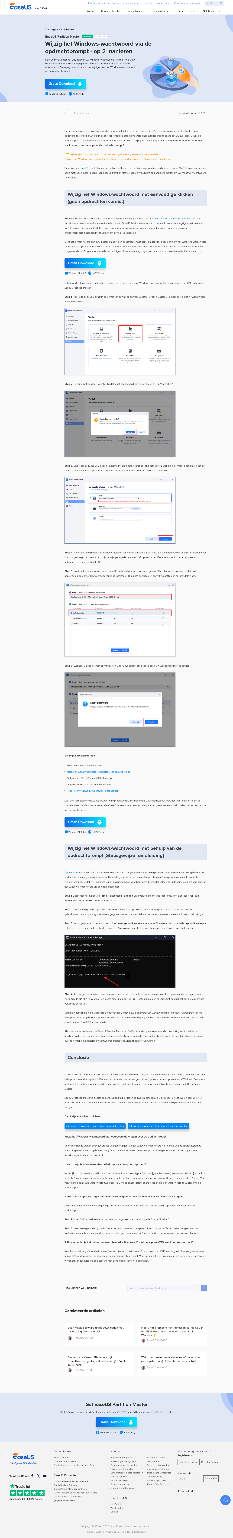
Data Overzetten (187, 11)
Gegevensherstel (110, 11)
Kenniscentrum (61, 1458)
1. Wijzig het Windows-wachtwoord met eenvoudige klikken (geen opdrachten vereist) (111, 154)
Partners (116, 3)
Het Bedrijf (115, 1504)
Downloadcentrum (99, 3)
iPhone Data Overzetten (159, 1473)
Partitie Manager (136, 11)
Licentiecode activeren (65, 1461)
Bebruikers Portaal (188, 1462)
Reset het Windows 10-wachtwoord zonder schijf (93, 791)
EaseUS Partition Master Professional (170, 218)
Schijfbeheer (67, 29)
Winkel (90, 11)
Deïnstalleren (139, 1532)
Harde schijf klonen (156, 1480)
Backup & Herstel (161, 11)
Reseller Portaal (209, 1462)
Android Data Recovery (122, 1488)
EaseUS (29, 6)
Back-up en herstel (156, 1458)
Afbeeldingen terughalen (123, 1461)
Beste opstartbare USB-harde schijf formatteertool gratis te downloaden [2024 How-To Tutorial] (98, 1361)
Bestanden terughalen (121, 1458)
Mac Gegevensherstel (158, 1469)
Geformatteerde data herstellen (126, 1473)
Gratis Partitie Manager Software (70, 1489)
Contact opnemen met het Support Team (75, 1465)
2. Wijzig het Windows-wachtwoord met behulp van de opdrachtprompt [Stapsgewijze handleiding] (118, 159)
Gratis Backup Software (66, 1485)
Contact (114, 1512)
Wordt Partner (117, 1508)
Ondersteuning (131, 3)
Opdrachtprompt (74, 872)
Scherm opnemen (119, 1484)
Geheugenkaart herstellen (123, 1465)
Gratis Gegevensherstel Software (71, 1481)
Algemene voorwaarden (118, 1532)
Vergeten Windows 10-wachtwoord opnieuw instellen (158, 1126)
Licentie (100, 1532)
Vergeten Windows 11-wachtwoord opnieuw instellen (95, 1126)
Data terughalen (118, 1477)
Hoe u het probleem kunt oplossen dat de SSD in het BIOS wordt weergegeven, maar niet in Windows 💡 (172, 1331)
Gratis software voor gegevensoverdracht (75, 1493)
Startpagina (51, 29)
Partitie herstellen (119, 1480)
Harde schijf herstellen (121, 1469)
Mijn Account (163, 3)
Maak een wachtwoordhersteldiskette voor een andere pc (98, 772)
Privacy (90, 1532)
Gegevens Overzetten (158, 1465)
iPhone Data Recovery (158, 1484)
